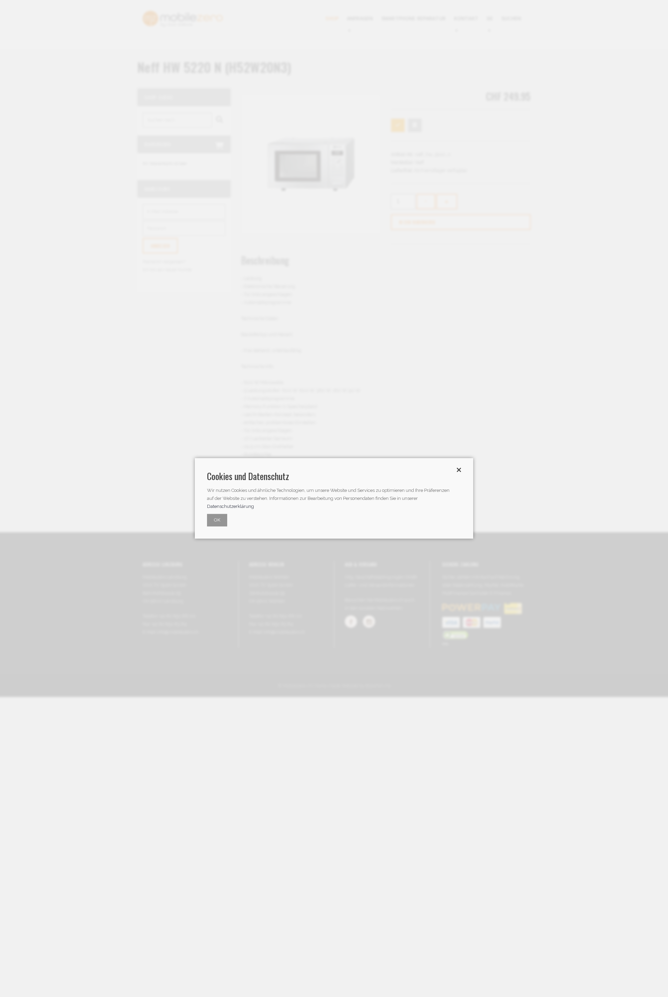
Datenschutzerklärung (230, 506)
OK (217, 520)
